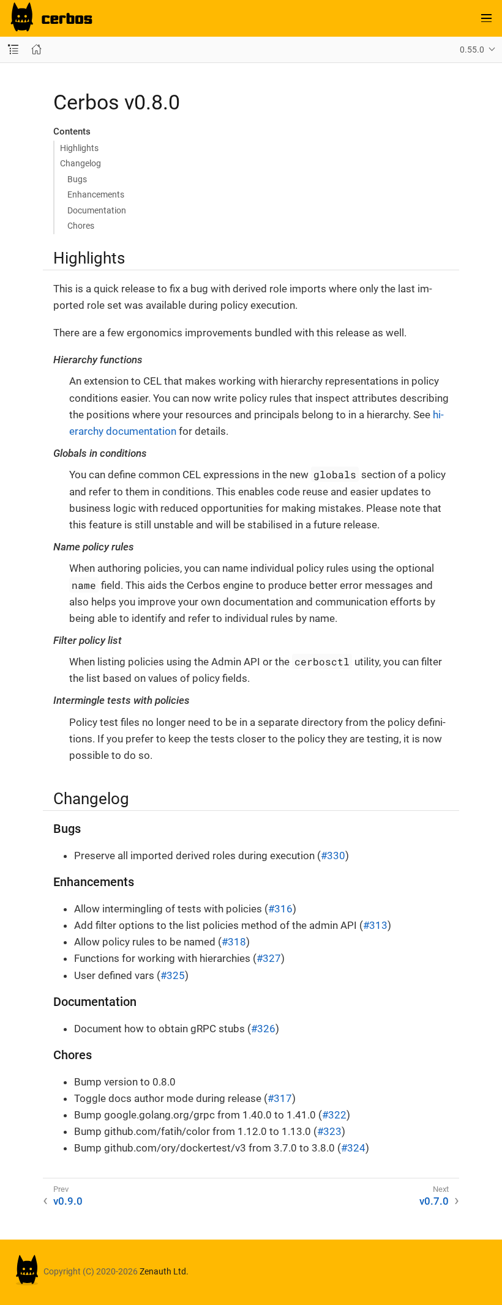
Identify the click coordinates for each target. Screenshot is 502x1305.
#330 (333, 855)
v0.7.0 (434, 1201)
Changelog (80, 163)
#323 (329, 1131)
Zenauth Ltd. (164, 1271)
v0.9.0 (68, 1201)
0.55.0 (472, 49)
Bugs (77, 179)
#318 (234, 942)
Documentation (96, 210)
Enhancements (95, 194)
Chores (80, 226)
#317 (280, 1098)
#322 (334, 1115)
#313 (375, 925)
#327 (269, 958)
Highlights (79, 148)
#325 (172, 975)
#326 (263, 1028)
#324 (353, 1148)
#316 (280, 909)
